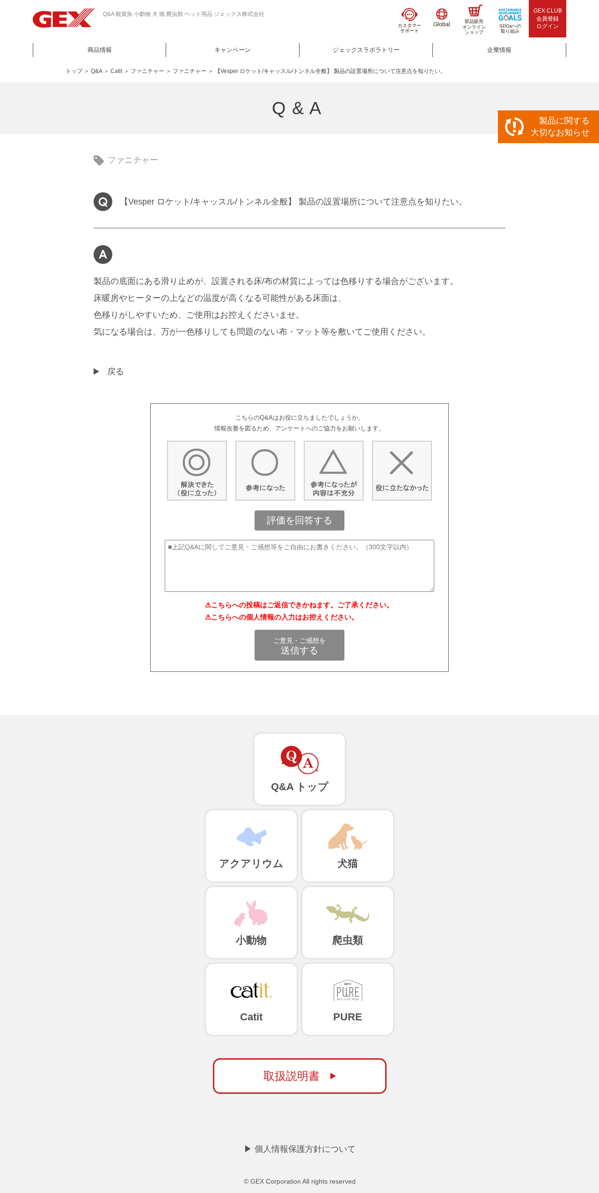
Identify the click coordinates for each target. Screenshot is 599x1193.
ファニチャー (147, 71)
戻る (115, 371)
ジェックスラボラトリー (366, 49)
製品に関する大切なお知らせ (560, 126)
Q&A (96, 71)
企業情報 (499, 49)
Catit (116, 71)
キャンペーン (232, 49)
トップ (74, 71)
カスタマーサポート (409, 28)
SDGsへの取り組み (510, 28)
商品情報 (100, 49)
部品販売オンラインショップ (474, 27)
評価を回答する (299, 520)
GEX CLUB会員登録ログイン (547, 18)
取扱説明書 (291, 1075)
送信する (299, 646)
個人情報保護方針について (305, 1149)
